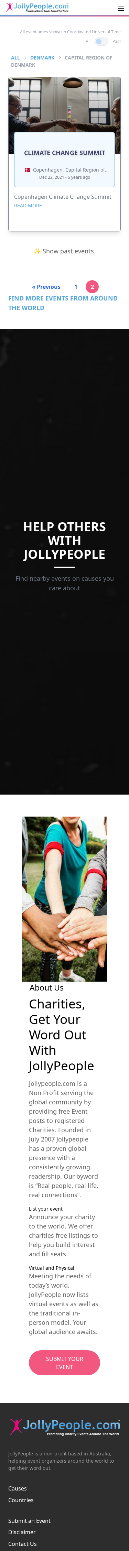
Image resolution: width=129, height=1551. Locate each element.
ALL (15, 57)
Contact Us (22, 1544)
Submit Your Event (64, 1363)
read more (28, 205)
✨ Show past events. (64, 251)
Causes (17, 1488)
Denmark (42, 57)
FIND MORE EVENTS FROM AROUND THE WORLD (63, 303)
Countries (21, 1500)
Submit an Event (29, 1521)
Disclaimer (22, 1532)
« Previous (46, 287)
